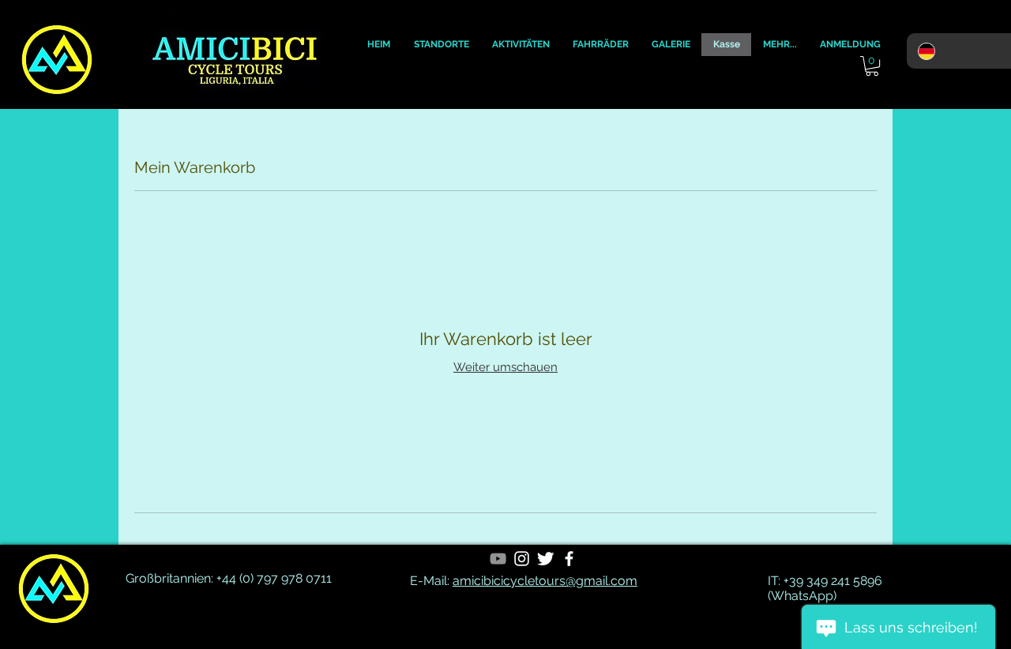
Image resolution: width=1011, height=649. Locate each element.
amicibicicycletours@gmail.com (545, 580)
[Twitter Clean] (545, 558)
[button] (378, 44)
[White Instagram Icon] (522, 558)
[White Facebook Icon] (569, 558)
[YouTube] (498, 558)
